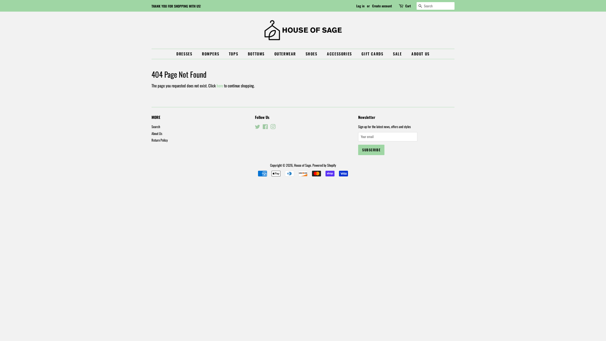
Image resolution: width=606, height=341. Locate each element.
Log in (360, 5)
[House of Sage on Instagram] (273, 127)
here (220, 86)
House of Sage (302, 165)
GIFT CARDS (372, 54)
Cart (408, 5)
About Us (420, 54)
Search (156, 126)
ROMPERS (210, 54)
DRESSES (184, 54)
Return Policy (160, 140)
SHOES (311, 54)
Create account (382, 5)
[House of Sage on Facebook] (265, 127)
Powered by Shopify (324, 165)
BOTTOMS (256, 54)
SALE (397, 54)
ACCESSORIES (339, 54)
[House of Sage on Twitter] (257, 127)
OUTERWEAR (285, 54)
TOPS (233, 54)
